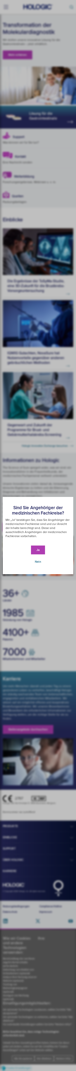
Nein (38, 562)
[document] (38, 535)
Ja (38, 550)
